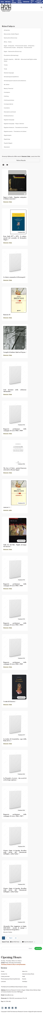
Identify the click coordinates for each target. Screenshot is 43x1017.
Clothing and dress (9, 100)
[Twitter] (12, 1007)
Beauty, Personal (8, 88)
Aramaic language (9, 73)
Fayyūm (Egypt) (8, 143)
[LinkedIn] (15, 1007)
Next (10, 938)
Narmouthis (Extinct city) (10, 38)
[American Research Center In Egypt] (6, 7)
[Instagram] (2, 1007)
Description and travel (10, 112)
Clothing (6, 96)
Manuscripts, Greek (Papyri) (11, 34)
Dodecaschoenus (9, 115)
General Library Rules (28, 974)
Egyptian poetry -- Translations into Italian (15, 131)
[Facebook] (9, 1007)
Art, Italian (6, 84)
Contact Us (4, 974)
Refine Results (21, 160)
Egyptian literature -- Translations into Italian (16, 127)
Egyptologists (7, 135)
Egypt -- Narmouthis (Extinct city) (13, 51)
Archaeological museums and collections (15, 80)
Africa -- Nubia (8, 42)
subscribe (38, 948)
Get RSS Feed (15, 942)
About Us (24, 971)
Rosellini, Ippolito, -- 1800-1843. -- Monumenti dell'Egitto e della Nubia (20, 60)
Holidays (24, 981)
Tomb (5, 69)
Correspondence (8, 104)
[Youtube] (5, 1007)
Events (24, 979)
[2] (15, 938)
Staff (23, 976)
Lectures (3, 981)
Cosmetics (7, 108)
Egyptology (7, 139)
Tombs (6, 65)
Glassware (7, 147)
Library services (5, 976)
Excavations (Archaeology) (11, 55)
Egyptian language (9, 119)
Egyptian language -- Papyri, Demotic (14, 123)
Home (2, 971)
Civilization (7, 92)
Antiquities (7, 30)
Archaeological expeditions (11, 76)
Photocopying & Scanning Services (10, 979)
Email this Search (28, 942)
